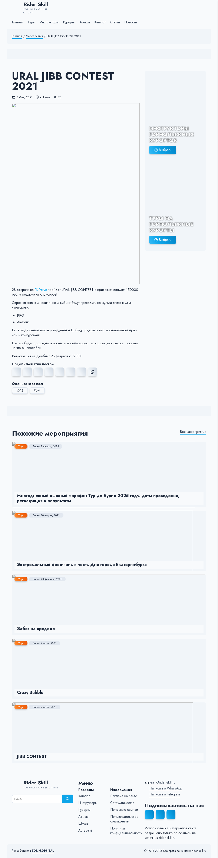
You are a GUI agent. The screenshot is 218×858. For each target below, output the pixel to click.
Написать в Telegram (164, 794)
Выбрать (165, 149)
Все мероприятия (193, 431)
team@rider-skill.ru (162, 782)
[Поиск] (67, 799)
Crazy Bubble (30, 692)
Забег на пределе (36, 629)
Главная (17, 36)
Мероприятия (34, 36)
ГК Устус (41, 289)
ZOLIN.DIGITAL (43, 851)
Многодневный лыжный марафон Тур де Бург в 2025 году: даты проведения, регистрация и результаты (98, 498)
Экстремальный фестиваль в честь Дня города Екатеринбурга (82, 565)
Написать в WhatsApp (165, 788)
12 (21, 390)
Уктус (21, 446)
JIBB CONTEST (32, 757)
